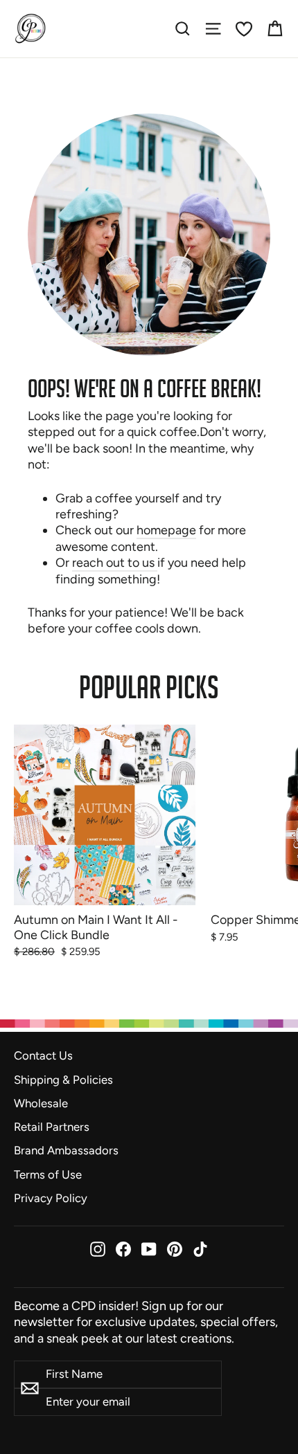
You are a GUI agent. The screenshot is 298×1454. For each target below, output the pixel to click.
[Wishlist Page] (244, 29)
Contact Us (43, 1055)
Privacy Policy (50, 1198)
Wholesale (41, 1103)
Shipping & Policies (63, 1080)
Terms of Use (48, 1174)
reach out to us (114, 562)
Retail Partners (51, 1127)
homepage (166, 530)
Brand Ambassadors (66, 1150)
